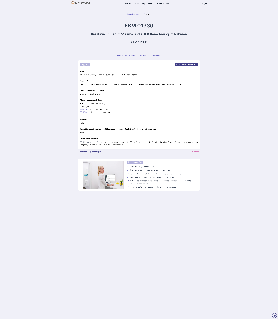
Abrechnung (139, 3)
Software (127, 3)
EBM (143, 14)
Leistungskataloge (132, 14)
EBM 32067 (84, 112)
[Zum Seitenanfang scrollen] (274, 315)
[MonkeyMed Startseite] (80, 3)
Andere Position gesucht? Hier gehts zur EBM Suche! (139, 55)
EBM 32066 (85, 109)
